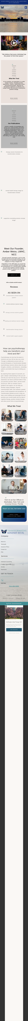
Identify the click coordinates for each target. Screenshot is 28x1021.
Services (4, 556)
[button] (26, 7)
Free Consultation (14, 629)
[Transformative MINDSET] (14, 498)
